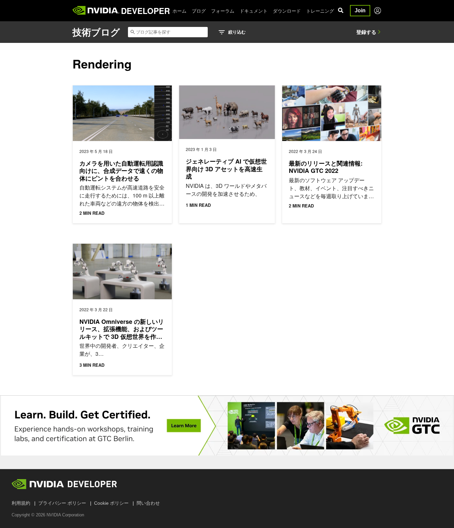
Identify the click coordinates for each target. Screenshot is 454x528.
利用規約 (21, 503)
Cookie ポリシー (111, 503)
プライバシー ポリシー (62, 503)
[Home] (95, 10)
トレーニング (320, 10)
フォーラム (222, 10)
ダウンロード (287, 10)
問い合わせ (148, 503)
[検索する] (340, 11)
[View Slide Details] (227, 426)
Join (360, 10)
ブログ (199, 10)
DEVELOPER (145, 10)
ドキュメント (254, 10)
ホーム (179, 10)
